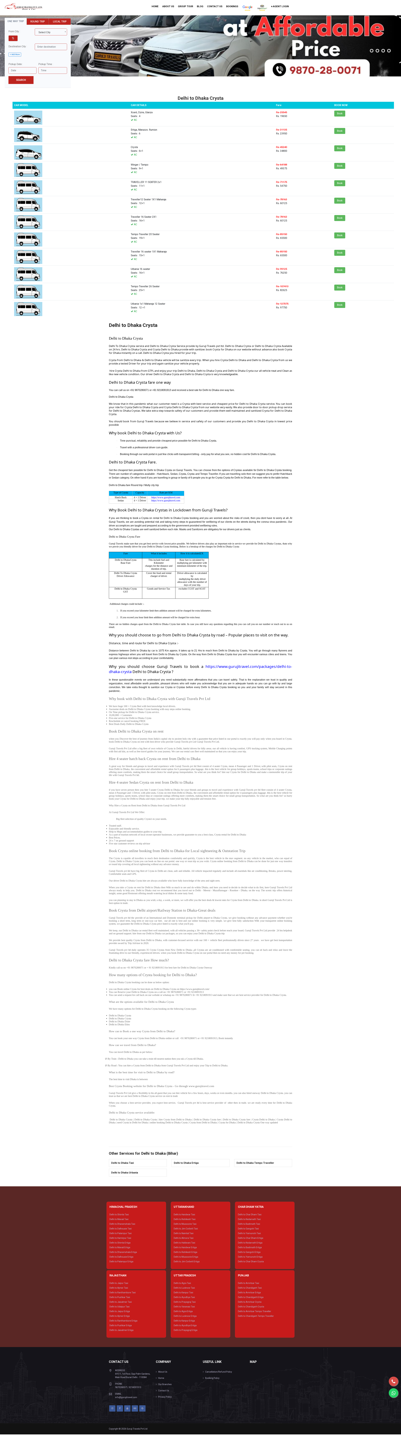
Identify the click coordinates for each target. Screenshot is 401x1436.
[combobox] (51, 32)
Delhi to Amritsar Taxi (248, 1283)
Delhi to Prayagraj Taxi (185, 1302)
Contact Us (214, 6)
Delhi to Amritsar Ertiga (249, 1292)
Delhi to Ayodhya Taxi (184, 1297)
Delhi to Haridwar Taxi (184, 1214)
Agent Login (280, 6)
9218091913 (135, 1387)
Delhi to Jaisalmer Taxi (120, 1302)
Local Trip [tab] (60, 21)
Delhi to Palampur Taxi (120, 1233)
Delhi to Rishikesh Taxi (184, 1219)
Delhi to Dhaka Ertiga (186, 1162)
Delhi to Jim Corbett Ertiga (187, 1261)
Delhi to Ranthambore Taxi (122, 1292)
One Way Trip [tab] (15, 21)
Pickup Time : (45, 64)
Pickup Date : (15, 64)
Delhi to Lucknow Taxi (184, 1288)
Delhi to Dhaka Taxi (122, 1162)
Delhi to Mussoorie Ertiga (186, 1257)
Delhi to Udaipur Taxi (119, 1306)
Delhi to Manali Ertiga (119, 1247)
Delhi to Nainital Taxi (183, 1233)
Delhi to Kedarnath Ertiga (250, 1242)
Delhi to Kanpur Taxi (183, 1292)
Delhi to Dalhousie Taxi (120, 1228)
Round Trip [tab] (37, 21)
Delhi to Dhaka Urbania (124, 1172)
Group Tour (185, 6)
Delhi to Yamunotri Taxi (249, 1233)
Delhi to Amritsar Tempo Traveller (254, 1311)
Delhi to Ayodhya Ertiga (185, 1325)
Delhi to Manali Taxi (118, 1219)
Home (155, 6)
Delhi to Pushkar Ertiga (120, 1325)
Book (340, 113)
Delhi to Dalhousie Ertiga (121, 1257)
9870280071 (121, 1387)
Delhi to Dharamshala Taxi (122, 1224)
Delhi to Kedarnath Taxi (249, 1219)
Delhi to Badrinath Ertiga (250, 1247)
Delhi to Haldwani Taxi (184, 1242)
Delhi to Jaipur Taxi (118, 1283)
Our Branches (165, 1384)
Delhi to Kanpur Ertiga (184, 1320)
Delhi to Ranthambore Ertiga (123, 1320)
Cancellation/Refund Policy (218, 1372)
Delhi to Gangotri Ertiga (249, 1252)
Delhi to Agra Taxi (182, 1283)
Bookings (232, 6)
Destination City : (17, 46)
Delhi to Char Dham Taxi (249, 1214)
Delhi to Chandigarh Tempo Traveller (256, 1316)
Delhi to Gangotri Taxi (248, 1228)
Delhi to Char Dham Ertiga (250, 1238)
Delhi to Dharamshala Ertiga (123, 1252)
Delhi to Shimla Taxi (119, 1214)
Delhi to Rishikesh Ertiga (185, 1252)
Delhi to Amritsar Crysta (249, 1302)
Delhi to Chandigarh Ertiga (250, 1297)
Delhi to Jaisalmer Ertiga (121, 1330)
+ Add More (15, 54)
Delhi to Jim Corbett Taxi (186, 1228)
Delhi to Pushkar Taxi (119, 1297)
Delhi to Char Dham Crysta (251, 1261)
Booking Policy (212, 1378)
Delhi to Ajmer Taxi (118, 1288)
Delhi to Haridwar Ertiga (185, 1247)
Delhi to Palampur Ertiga (121, 1261)
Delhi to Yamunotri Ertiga (250, 1257)
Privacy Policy (165, 1397)
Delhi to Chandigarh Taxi (250, 1288)
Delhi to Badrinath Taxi (249, 1224)
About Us (168, 6)
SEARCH (21, 79)
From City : (14, 31)
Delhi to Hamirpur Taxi (120, 1238)
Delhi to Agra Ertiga (183, 1311)
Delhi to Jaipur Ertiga (119, 1311)
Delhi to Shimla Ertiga (119, 1242)
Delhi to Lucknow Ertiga (185, 1316)
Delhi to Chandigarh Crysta (251, 1306)
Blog (200, 6)
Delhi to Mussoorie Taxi (185, 1224)
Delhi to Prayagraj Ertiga (185, 1330)
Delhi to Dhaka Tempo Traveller (255, 1162)
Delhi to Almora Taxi (183, 1238)
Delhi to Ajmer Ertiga (119, 1316)
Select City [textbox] (44, 32)
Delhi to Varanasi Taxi (184, 1306)
